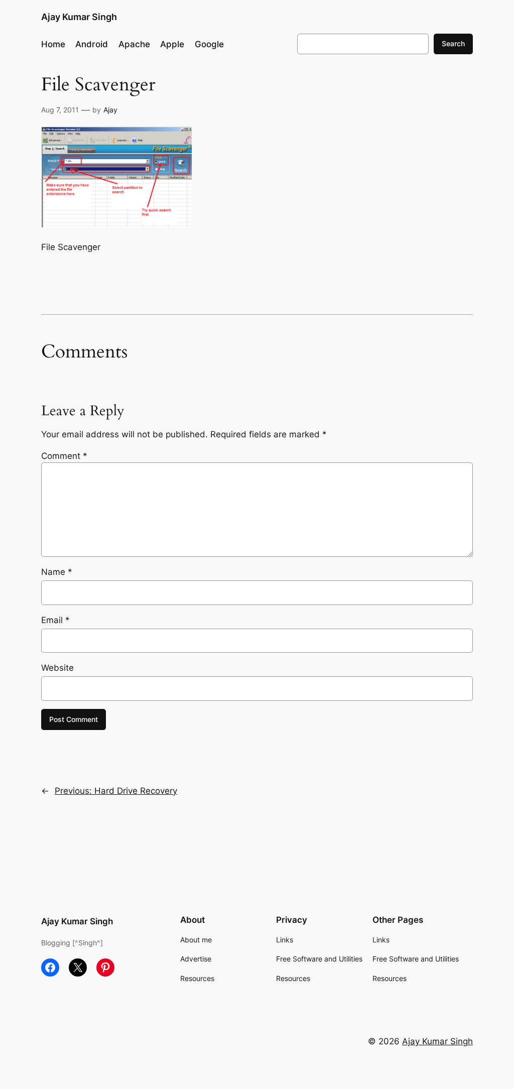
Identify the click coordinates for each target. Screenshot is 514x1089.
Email (55, 620)
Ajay (110, 109)
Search (453, 43)
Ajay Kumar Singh (79, 17)
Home (53, 44)
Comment (64, 456)
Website (57, 668)
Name (56, 572)
